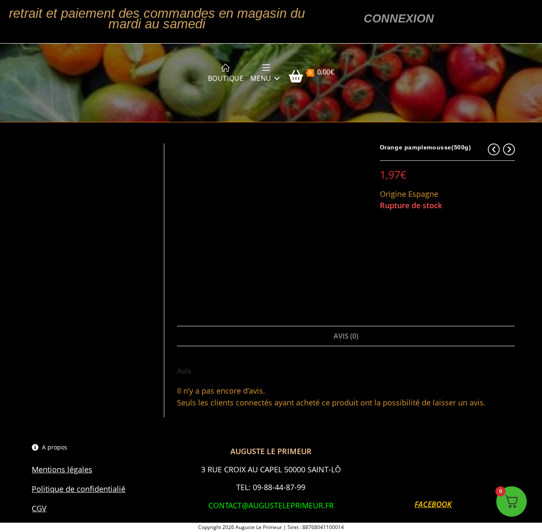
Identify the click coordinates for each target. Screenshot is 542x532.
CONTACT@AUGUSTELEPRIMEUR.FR (271, 505)
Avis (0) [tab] (346, 336)
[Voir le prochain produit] (509, 149)
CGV (39, 508)
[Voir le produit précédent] (494, 149)
